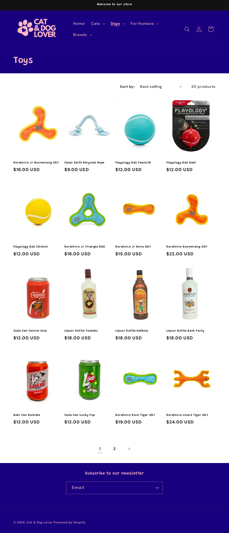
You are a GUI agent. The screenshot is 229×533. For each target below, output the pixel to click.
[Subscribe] (157, 488)
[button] (98, 23)
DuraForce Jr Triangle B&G (84, 246)
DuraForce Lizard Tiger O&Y (187, 415)
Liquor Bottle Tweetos (81, 330)
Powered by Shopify (69, 522)
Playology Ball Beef (181, 162)
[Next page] (129, 449)
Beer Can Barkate (26, 415)
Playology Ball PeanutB (133, 162)
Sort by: (127, 86)
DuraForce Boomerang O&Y (187, 246)
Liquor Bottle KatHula (131, 330)
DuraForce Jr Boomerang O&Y (36, 162)
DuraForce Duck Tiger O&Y (135, 415)
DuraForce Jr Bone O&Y (133, 246)
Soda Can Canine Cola (30, 330)
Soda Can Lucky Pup (79, 415)
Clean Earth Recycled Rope (84, 162)
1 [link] (100, 449)
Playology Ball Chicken (30, 246)
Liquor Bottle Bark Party (185, 330)
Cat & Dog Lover (40, 522)
